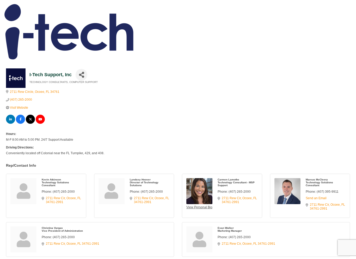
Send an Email (316, 198)
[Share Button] (81, 75)
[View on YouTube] (40, 123)
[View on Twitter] (30, 123)
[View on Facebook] (20, 123)
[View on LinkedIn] (10, 123)
